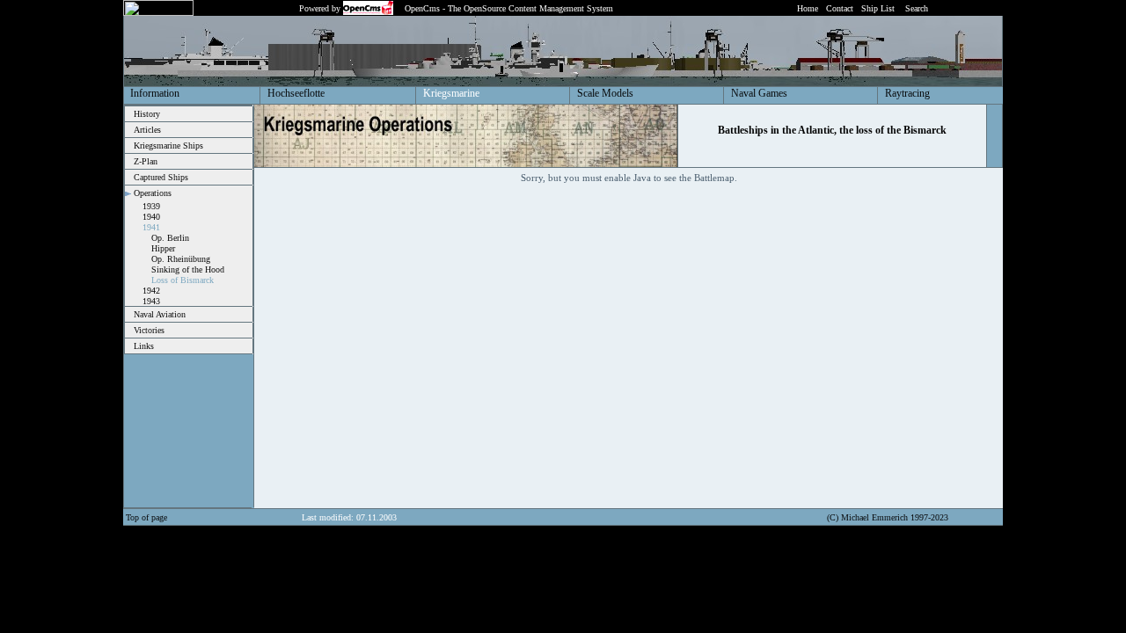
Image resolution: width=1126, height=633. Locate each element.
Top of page (146, 517)
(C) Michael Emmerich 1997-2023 (887, 517)
